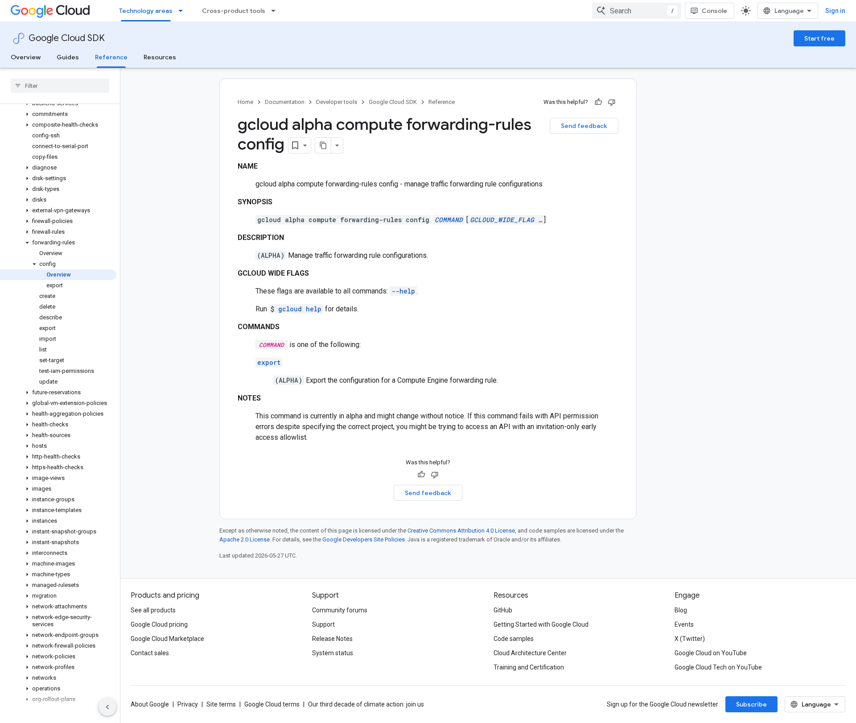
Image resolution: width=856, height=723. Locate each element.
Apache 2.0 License (244, 539)
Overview (26, 57)
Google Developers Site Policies (363, 539)
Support (323, 624)
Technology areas (146, 11)
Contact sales (150, 653)
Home (245, 102)
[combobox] (636, 11)
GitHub (503, 610)
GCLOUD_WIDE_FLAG (502, 219)
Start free (819, 38)
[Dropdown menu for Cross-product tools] (276, 10)
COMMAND (449, 219)
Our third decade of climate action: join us (366, 704)
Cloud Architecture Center (530, 653)
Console (714, 11)
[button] (58, 114)
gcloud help (299, 309)
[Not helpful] (611, 102)
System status (332, 653)
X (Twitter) (690, 638)
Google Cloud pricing (159, 624)
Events (684, 624)
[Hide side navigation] (107, 707)
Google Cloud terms (272, 704)
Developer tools (336, 102)
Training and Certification (529, 667)
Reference (111, 57)
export (268, 362)
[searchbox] (60, 85)
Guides (68, 57)
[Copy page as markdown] (323, 145)
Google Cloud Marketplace (167, 638)
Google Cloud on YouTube (711, 653)
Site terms (221, 704)
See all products (153, 610)
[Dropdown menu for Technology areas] (183, 10)
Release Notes (332, 638)
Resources (160, 57)
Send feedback (584, 126)
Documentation (285, 102)
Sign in (835, 10)
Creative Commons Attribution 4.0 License (461, 530)
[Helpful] (598, 102)
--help (403, 291)
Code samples (514, 638)
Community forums (339, 610)
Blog (681, 610)
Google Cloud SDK (67, 38)
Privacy (187, 704)
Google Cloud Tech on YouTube (718, 667)
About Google (150, 704)
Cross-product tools (233, 11)
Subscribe (751, 704)
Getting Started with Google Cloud (541, 624)
